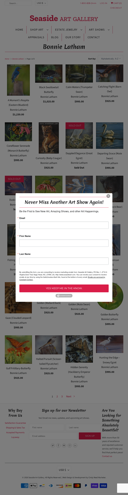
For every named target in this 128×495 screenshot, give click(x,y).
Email (22, 218)
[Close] (108, 196)
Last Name (25, 254)
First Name (25, 236)
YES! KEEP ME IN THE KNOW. (64, 288)
